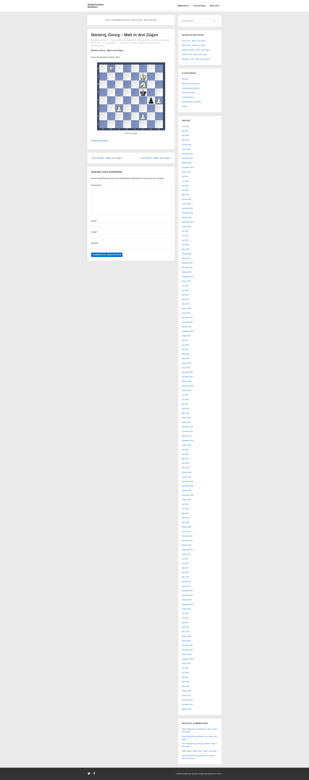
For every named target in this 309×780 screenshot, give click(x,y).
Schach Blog (199, 6)
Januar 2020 (186, 422)
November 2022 (187, 267)
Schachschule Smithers (96, 5)
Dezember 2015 (187, 645)
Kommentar (96, 185)
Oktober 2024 (186, 163)
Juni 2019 (185, 454)
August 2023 (186, 226)
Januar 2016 (186, 641)
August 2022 (186, 281)
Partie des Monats (188, 93)
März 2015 (185, 686)
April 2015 (185, 682)
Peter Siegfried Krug (189, 729)
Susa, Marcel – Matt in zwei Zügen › (155, 158)
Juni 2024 (185, 181)
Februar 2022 (186, 308)
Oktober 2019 (186, 436)
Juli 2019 (185, 449)
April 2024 (185, 190)
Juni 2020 (185, 399)
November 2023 (187, 213)
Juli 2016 (185, 613)
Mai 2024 (185, 186)
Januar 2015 (186, 695)
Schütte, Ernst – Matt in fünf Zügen (194, 54)
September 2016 (187, 604)
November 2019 (187, 431)
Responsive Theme (214, 774)
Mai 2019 (185, 459)
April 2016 (185, 627)
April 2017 (185, 572)
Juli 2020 (185, 395)
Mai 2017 (185, 568)
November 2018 (187, 486)
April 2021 (185, 354)
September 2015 (187, 659)
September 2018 (187, 495)
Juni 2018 (185, 509)
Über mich (214, 6)
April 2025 (185, 135)
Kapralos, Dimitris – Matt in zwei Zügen (195, 50)
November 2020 (187, 377)
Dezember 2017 (187, 536)
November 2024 (187, 158)
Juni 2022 (185, 290)
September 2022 (187, 277)
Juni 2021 (185, 345)
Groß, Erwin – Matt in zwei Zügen (193, 41)
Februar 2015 (186, 691)
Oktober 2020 (186, 381)
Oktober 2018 (186, 490)
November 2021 (187, 322)
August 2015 (186, 663)
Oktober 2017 (186, 545)
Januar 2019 (186, 477)
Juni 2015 (185, 673)
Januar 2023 (186, 258)
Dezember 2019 (187, 427)
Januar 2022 (186, 313)
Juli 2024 (185, 176)
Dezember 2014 (187, 700)
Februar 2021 (186, 363)
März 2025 (185, 140)
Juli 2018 (185, 504)
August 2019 (186, 445)
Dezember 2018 (187, 481)
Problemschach (153, 43)
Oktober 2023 (186, 217)
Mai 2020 (185, 404)
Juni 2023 (185, 236)
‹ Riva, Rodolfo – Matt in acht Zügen (106, 158)
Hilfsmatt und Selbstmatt (190, 84)
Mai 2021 (185, 349)
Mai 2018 (185, 513)
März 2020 (185, 413)
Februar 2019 (186, 472)
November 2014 (187, 704)
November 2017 (187, 541)
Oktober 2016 (186, 600)
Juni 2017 (185, 563)
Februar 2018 (186, 527)
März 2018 (185, 522)
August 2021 (186, 336)
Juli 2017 (185, 559)
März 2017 (185, 577)
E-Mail (94, 232)
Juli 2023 (185, 231)
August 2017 (186, 554)
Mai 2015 (185, 677)
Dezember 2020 (187, 372)
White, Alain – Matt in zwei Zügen (205, 751)
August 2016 (186, 609)
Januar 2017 (186, 586)
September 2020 (187, 386)
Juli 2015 (185, 668)
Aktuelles (185, 79)
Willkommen (183, 6)
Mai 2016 (185, 622)
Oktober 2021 (186, 327)
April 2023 (185, 245)
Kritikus (135, 43)
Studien (184, 106)
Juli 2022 (185, 286)
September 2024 (187, 167)
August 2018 (186, 500)
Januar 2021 (186, 368)
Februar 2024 (186, 199)
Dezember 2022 (187, 263)
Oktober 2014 (186, 709)
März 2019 (185, 468)
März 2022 (185, 304)
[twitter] (89, 774)
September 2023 (187, 222)
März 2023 (185, 249)
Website (94, 243)
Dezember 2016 (187, 591)
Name (93, 221)
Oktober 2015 (186, 654)
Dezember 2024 (187, 154)
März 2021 (185, 358)
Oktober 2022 (186, 272)
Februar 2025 (186, 145)
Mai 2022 (185, 295)
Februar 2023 (186, 254)
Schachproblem (98, 46)
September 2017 (187, 550)
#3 (130, 43)
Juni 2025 (185, 126)
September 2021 (187, 331)
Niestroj (142, 43)
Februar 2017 (186, 581)
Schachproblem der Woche (191, 102)
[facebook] (94, 774)
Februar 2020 (186, 418)
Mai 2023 (185, 240)
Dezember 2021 (187, 317)
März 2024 (185, 195)
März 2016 (185, 632)
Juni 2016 (185, 618)
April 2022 (185, 299)
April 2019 (185, 463)
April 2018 (185, 518)
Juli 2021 (185, 340)
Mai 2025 (185, 131)
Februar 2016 (186, 636)
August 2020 (186, 390)
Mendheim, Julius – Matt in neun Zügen (196, 59)
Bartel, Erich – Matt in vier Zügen (193, 45)
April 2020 (185, 408)
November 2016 (187, 595)
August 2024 (186, 172)
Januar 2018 (186, 531)
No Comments (110, 43)
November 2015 (187, 650)
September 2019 (187, 440)
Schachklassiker (187, 97)
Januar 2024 (186, 204)
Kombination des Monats (190, 88)
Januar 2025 (186, 149)
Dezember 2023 (187, 208)
